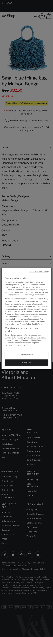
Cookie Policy (37, 324)
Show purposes (26, 355)
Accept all (26, 362)
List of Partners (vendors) (15, 345)
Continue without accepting (39, 271)
